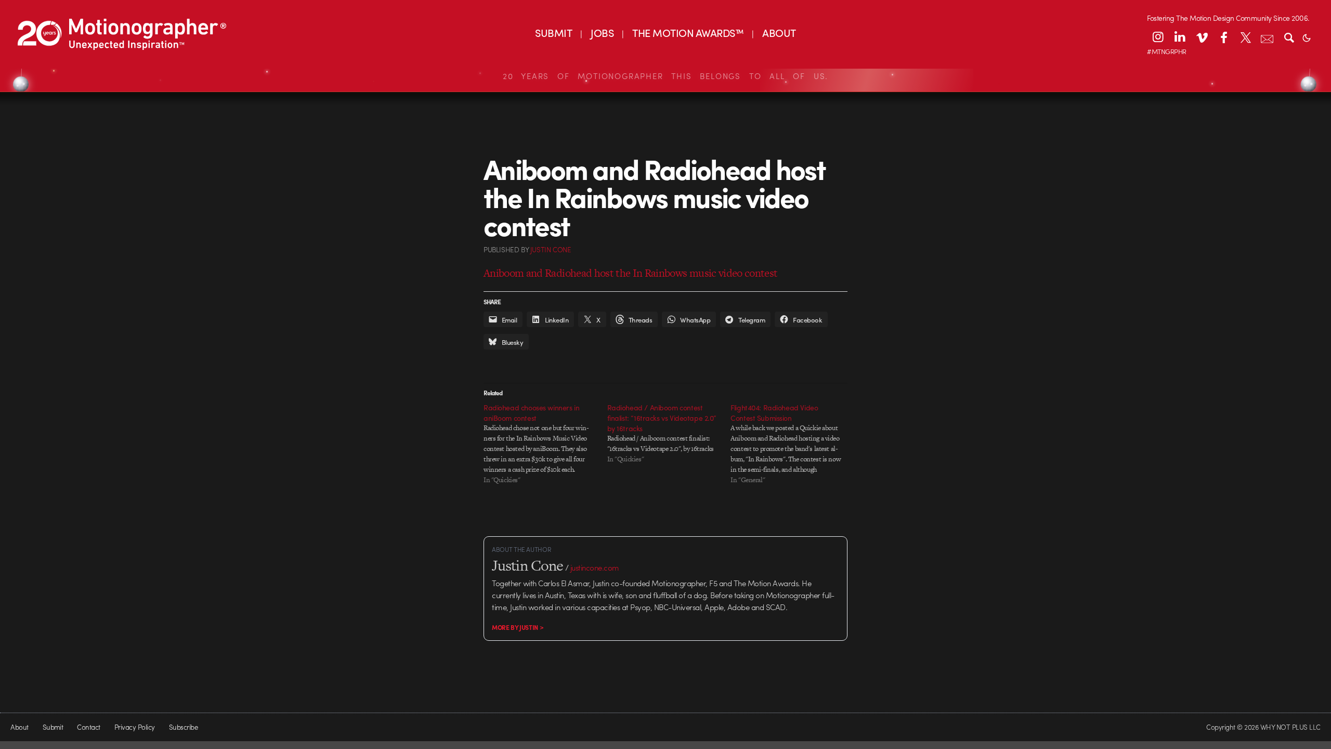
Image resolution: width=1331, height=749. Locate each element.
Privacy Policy (134, 727)
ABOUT (778, 32)
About (19, 727)
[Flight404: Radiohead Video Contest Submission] (792, 443)
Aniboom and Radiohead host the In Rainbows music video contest (630, 272)
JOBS (602, 32)
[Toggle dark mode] (1306, 37)
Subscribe (183, 727)
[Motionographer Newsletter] (1267, 37)
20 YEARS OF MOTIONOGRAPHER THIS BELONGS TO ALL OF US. (665, 76)
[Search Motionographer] (1289, 37)
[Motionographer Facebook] (1223, 37)
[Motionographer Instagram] (1158, 37)
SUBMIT (553, 32)
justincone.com (594, 567)
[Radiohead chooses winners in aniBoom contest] (545, 443)
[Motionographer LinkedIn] (1179, 37)
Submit (53, 727)
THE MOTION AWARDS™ (687, 32)
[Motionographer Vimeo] (1201, 37)
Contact (88, 727)
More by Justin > (517, 627)
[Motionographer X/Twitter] (1245, 37)
